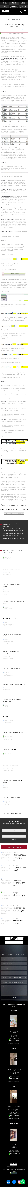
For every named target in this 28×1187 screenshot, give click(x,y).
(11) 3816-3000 (15, 1038)
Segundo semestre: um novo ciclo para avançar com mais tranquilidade (19, 895)
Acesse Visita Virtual (14, 1043)
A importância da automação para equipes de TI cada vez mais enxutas (19, 883)
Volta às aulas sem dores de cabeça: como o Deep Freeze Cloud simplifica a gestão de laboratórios (19, 909)
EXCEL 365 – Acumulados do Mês (11, 668)
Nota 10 (3, 509)
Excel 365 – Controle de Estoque (11, 619)
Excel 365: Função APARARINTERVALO (13, 732)
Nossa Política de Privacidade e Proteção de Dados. (14, 1170)
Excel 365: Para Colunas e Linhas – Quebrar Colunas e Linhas (12, 748)
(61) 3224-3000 (15, 1113)
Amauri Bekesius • (6, 29)
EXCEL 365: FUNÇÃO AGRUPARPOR (12, 797)
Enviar (14, 839)
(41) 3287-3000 (15, 1076)
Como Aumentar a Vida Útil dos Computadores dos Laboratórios (20, 869)
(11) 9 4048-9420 (15, 1040)
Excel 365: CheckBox (8, 717)
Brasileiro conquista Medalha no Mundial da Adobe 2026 (19, 922)
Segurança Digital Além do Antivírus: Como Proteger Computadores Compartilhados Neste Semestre (19, 857)
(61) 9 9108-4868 (15, 1115)
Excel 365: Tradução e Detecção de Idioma (14, 684)
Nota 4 (20, 509)
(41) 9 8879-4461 (15, 1078)
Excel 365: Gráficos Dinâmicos (10, 765)
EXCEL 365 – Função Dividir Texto (11, 569)
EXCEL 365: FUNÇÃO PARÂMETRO (12, 813)
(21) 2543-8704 (15, 1151)
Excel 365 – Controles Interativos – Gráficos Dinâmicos (12, 635)
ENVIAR (14, 997)
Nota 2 (26, 509)
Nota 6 (15, 509)
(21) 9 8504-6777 (15, 1153)
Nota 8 (9, 509)
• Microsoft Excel (21, 29)
